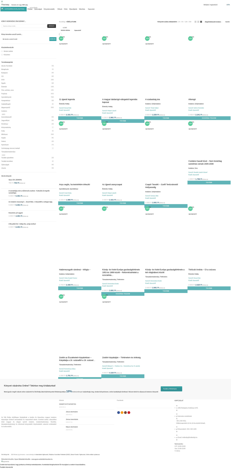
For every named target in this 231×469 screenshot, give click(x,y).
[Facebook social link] (222, 1)
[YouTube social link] (229, 1)
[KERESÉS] (46, 5)
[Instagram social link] (226, 1)
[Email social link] (224, 1)
